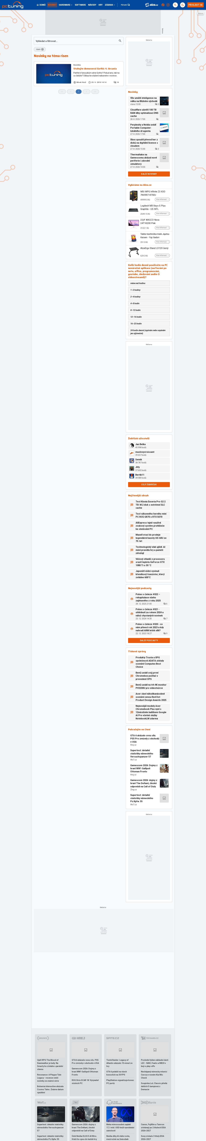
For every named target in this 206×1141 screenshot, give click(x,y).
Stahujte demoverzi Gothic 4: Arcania (95, 68)
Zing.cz (133, 789)
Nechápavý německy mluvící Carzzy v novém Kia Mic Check (154, 1075)
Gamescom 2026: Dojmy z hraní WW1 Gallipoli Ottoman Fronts (144, 768)
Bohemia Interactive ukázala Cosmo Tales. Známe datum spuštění (50, 1089)
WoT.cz (133, 760)
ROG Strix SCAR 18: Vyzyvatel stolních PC (85, 1081)
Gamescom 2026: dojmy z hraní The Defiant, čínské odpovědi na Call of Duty (143, 783)
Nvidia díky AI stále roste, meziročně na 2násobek (118, 1137)
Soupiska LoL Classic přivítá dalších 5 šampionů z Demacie (154, 1086)
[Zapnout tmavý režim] (182, 4)
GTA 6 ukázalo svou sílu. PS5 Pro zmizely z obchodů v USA (144, 738)
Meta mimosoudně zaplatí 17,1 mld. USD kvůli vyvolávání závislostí (120, 1127)
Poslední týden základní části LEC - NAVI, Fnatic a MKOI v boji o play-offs (154, 1063)
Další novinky (149, 174)
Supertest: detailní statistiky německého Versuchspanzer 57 (141, 753)
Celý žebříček (149, 484)
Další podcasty (149, 640)
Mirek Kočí (81, 82)
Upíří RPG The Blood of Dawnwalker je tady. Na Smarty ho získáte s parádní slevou (50, 1064)
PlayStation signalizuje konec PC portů (120, 1081)
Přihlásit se (195, 5)
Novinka (77, 65)
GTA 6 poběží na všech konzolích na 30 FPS (116, 1073)
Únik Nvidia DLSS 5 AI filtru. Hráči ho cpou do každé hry (84, 1137)
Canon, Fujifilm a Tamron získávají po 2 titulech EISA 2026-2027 (153, 1127)
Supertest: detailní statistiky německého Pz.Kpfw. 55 (141, 798)
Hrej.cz (133, 745)
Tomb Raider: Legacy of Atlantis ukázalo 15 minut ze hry (119, 1063)
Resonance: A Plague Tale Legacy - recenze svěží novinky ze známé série (49, 1078)
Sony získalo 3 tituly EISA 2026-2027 (152, 1137)
